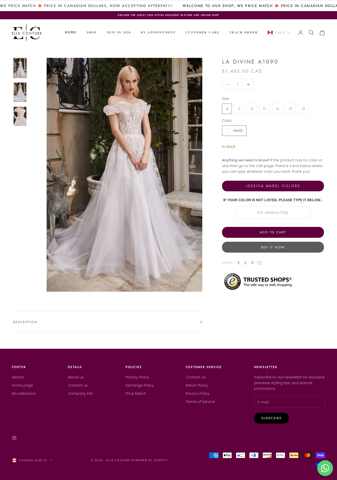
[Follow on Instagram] (14, 438)
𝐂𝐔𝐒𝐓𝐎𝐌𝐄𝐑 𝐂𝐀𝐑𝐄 (202, 32)
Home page (22, 385)
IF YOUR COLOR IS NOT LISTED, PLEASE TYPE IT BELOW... (273, 200)
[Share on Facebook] (239, 263)
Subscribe (271, 418)
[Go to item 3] (20, 116)
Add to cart (273, 232)
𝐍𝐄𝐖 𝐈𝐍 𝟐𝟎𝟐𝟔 (119, 32)
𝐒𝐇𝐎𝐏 (92, 32)
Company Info (80, 393)
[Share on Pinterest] (252, 263)
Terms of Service (200, 401)
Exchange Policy (140, 385)
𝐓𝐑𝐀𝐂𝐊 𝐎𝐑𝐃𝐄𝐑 (243, 32)
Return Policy (197, 385)
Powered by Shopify (149, 460)
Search (18, 377)
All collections (24, 393)
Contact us (78, 385)
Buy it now (273, 247)
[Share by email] (259, 263)
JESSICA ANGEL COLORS (273, 185)
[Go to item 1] (20, 68)
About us (76, 377)
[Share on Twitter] (245, 263)
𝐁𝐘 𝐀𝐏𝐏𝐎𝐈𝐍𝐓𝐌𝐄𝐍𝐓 (158, 32)
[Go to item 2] (20, 92)
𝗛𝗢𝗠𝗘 (71, 32)
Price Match (136, 393)
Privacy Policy (137, 377)
